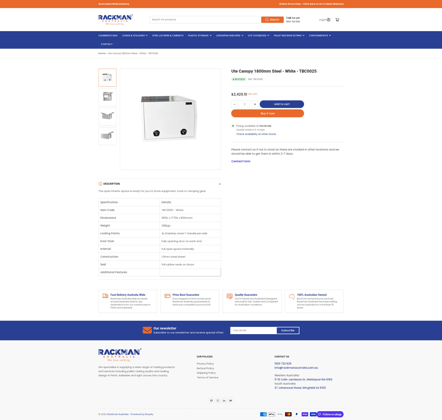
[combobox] (216, 19)
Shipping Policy (206, 373)
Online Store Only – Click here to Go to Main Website (311, 4)
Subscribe (287, 330)
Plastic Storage (198, 35)
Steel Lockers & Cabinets (167, 35)
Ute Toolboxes (257, 35)
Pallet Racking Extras (287, 35)
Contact (107, 44)
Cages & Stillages (133, 35)
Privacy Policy (205, 363)
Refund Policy (205, 368)
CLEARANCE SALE (108, 35)
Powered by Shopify (142, 414)
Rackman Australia (117, 414)
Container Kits (318, 35)
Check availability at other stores (256, 134)
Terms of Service (207, 377)
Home (101, 53)
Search (274, 19)
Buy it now (268, 113)
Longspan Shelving (228, 35)
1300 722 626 (293, 21)
